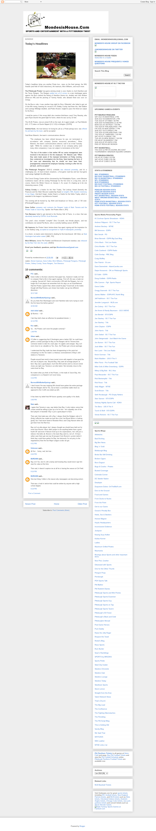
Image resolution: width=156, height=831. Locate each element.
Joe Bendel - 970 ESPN (104, 315)
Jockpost (98, 531)
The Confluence (101, 709)
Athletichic (98, 435)
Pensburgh (99, 577)
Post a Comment (34, 493)
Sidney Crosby (36, 263)
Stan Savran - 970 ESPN (104, 399)
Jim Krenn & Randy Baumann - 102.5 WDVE (112, 310)
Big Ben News (100, 442)
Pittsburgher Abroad (102, 621)
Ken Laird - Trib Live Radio (105, 351)
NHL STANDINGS (102, 174)
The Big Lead (100, 705)
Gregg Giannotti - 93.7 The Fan (107, 290)
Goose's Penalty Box (103, 511)
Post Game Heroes (102, 625)
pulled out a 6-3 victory (59, 93)
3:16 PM (34, 378)
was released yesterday (69, 170)
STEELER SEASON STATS (105, 192)
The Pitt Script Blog (102, 721)
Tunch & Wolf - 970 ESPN (104, 411)
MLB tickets (114, 797)
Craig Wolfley (100, 258)
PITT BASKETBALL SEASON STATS (109, 196)
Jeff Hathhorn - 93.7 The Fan (106, 298)
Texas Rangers (47, 263)
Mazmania (99, 551)
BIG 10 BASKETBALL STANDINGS (109, 178)
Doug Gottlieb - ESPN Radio (105, 278)
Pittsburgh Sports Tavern (104, 609)
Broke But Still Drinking (103, 455)
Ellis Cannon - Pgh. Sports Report (108, 282)
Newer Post (30, 504)
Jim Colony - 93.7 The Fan (105, 306)
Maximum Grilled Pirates (104, 547)
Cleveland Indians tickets (110, 799)
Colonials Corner (101, 475)
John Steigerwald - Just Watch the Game (110, 338)
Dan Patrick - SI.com (103, 262)
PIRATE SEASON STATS (104, 194)
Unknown (34, 448)
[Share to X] (67, 258)
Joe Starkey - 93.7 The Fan (105, 318)
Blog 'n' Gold (99, 446)
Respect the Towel (102, 637)
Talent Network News (103, 697)
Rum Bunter (99, 649)
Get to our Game (101, 507)
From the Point (100, 503)
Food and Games (101, 495)
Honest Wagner (101, 519)
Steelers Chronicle (102, 669)
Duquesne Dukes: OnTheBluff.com (108, 487)
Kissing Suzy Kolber (102, 535)
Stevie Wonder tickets (103, 805)
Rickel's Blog (99, 641)
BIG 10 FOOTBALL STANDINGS (108, 186)
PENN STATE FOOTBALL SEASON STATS (112, 205)
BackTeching (99, 439)
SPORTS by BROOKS (103, 657)
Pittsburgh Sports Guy (103, 601)
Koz (32, 326)
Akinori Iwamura (36, 261)
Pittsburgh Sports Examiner (105, 597)
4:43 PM (34, 454)
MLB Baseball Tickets (103, 785)
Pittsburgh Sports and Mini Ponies (108, 593)
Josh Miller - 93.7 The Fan (105, 346)
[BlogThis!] (65, 258)
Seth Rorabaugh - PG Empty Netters (109, 395)
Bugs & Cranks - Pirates (104, 467)
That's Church (100, 701)
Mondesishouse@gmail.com (67, 247)
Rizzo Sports (99, 645)
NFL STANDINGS (101, 180)
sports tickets (122, 793)
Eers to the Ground (102, 491)
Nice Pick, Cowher (102, 561)
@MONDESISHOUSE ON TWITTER (109, 49)
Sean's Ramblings (102, 653)
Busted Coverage (101, 471)
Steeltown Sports (101, 685)
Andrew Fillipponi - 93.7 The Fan (107, 222)
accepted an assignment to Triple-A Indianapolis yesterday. (61, 230)
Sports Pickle (100, 661)
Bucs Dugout (100, 462)
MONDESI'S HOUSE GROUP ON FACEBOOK (112, 43)
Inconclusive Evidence (103, 527)
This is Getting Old (102, 725)
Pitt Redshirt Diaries (102, 589)
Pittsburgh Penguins (70, 261)
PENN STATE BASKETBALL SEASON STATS (113, 201)
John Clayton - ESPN (103, 326)
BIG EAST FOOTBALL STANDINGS (109, 184)
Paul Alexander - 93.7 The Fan (106, 375)
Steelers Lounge (101, 677)
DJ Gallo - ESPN (101, 274)
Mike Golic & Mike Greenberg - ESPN (109, 367)
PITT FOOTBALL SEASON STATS (108, 203)
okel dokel (35, 311)
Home (56, 504)
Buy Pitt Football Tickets (116, 755)
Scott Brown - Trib (101, 391)
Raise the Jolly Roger (103, 633)
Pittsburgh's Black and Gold (105, 617)
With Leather (100, 741)
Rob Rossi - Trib (101, 383)
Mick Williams (57, 261)
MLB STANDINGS (102, 182)
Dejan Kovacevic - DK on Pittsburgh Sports (111, 270)
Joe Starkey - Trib (101, 322)
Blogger (82, 826)
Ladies (97, 543)
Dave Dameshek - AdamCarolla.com (109, 266)
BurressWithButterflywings (41, 298)
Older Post (82, 504)
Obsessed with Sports (103, 565)
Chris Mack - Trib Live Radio (106, 242)
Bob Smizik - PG (101, 234)
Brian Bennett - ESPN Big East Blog (108, 238)
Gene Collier (47, 261)
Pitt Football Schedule (110, 757)
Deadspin (98, 483)
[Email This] (63, 258)
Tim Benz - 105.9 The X (104, 407)
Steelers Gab (100, 673)
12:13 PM (34, 321)
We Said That (100, 733)
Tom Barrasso (59, 263)
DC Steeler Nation (102, 479)
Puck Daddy (99, 629)
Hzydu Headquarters (103, 523)
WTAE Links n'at (101, 745)
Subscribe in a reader (103, 58)
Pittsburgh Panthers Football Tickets (108, 759)
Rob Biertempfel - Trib (103, 378)
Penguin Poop (100, 573)
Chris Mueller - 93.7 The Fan (106, 246)
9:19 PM (34, 489)
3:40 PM (34, 400)
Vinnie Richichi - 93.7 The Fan (106, 415)
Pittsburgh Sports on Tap (104, 605)
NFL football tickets (109, 795)
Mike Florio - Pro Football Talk (106, 362)
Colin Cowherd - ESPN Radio (106, 250)
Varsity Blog (99, 729)
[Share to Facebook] (70, 258)
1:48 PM (34, 332)
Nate (32, 404)
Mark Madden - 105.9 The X (106, 358)
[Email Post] (57, 257)
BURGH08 (34, 459)
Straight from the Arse (103, 693)
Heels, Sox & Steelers (103, 515)
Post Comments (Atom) (61, 510)
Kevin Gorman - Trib (102, 355)
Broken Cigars (100, 459)
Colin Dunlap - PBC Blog (104, 254)
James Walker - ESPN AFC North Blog (109, 294)
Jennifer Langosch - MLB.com (106, 302)
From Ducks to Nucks (103, 499)
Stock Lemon (100, 689)
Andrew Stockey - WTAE (104, 226)
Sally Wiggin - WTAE (102, 387)
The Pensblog (100, 717)
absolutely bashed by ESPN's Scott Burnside (41, 216)
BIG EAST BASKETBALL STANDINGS (110, 176)
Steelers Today (100, 681)
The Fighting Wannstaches (105, 713)
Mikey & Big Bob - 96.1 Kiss (105, 371)
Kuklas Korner (100, 539)
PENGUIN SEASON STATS (105, 190)
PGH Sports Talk (101, 581)
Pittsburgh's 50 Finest (103, 613)
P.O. (32, 274)
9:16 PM (34, 471)
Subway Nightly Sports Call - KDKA (108, 403)
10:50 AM (34, 306)
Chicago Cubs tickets (114, 801)
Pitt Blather (99, 585)
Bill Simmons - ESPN (103, 230)
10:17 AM (34, 293)
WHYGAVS (99, 737)
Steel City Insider (101, 665)
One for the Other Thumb (104, 569)
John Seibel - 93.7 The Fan (105, 335)
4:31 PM (34, 443)
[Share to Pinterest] (72, 258)
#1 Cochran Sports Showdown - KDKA (109, 218)
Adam (33, 336)
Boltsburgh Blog (101, 451)
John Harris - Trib (101, 330)
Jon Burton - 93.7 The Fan (105, 342)
